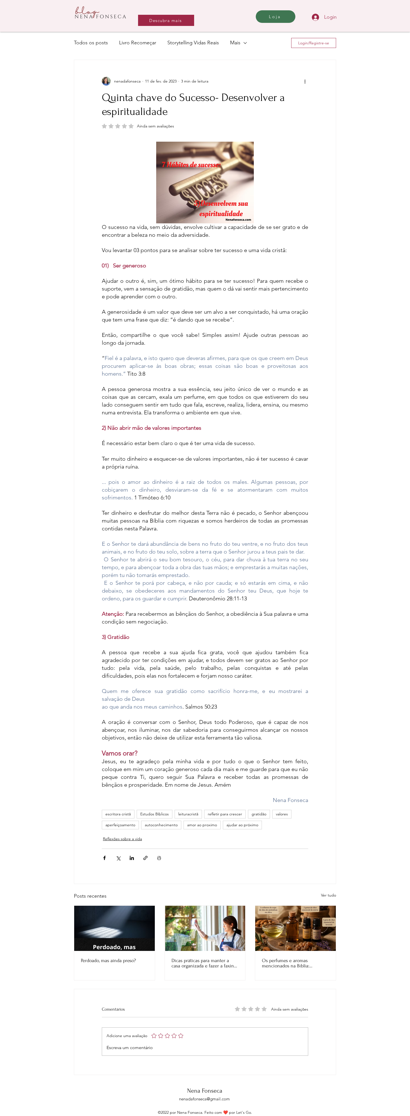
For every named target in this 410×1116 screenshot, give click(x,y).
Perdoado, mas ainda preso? (108, 960)
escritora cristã (118, 814)
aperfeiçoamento (120, 824)
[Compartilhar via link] (145, 858)
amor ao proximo (202, 824)
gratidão (259, 814)
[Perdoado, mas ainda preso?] (114, 928)
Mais (235, 43)
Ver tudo (328, 895)
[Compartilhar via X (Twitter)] (118, 858)
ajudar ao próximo (242, 824)
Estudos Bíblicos (154, 814)
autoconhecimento (161, 824)
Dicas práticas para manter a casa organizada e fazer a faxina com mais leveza (204, 963)
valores (282, 814)
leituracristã (188, 814)
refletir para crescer (225, 814)
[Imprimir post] (159, 858)
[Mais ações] (305, 81)
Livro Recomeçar (137, 43)
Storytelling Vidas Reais (193, 43)
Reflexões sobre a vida (122, 838)
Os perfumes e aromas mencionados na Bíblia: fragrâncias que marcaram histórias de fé (288, 963)
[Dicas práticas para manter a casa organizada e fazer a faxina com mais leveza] (205, 928)
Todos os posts (91, 43)
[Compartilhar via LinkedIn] (131, 858)
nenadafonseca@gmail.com (204, 1098)
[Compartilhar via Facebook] (104, 858)
